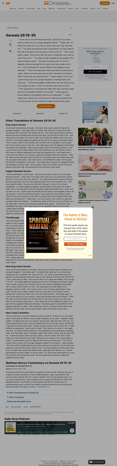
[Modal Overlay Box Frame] (58, 233)
